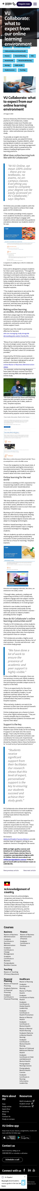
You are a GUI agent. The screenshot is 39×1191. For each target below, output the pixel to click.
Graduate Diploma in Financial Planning (10, 990)
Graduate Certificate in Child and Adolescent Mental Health (26, 1058)
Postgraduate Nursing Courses (26, 1065)
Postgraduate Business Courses (10, 964)
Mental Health (9, 60)
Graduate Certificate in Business (9, 958)
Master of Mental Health (26, 1018)
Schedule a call (12, 1160)
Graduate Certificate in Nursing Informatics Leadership (24, 1079)
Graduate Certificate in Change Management (9, 951)
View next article (29, 870)
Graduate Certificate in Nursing (24, 986)
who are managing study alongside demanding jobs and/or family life (16, 334)
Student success (10, 70)
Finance (7, 56)
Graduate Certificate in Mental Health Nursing (25, 1043)
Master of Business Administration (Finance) (27, 936)
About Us (5, 1111)
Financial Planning (20, 56)
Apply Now (6, 1109)
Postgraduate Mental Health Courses (25, 1070)
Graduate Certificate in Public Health (27, 997)
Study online (6, 1106)
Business (7, 46)
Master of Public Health (26, 992)
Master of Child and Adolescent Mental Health (27, 1050)
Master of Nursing (26, 982)
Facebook (27, 1173)
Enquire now (24, 4)
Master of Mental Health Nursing (26, 1029)
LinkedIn (31, 1173)
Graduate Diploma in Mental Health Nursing (26, 1035)
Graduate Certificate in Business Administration (9, 942)
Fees (4, 1104)
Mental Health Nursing (25, 60)
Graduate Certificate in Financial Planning (11, 997)
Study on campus (8, 1119)
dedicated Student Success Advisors (16, 839)
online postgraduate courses (14, 859)
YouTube (36, 1173)
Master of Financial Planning (11, 985)
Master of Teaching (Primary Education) (11, 973)
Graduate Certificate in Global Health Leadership (25, 1005)
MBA (32, 56)
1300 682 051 (6, 1153)
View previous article (11, 870)
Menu (35, 4)
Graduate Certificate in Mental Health (25, 1024)
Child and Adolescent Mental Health (15, 51)
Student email (25, 1104)
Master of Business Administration (11, 935)
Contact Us (6, 1116)
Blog (4, 1114)
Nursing (7, 65)
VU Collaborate (25, 1106)
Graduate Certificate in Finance (25, 943)
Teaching (22, 70)
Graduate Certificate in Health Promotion (26, 1013)
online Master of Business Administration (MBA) (18, 365)
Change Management (22, 46)
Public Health (19, 65)
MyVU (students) (26, 1101)
